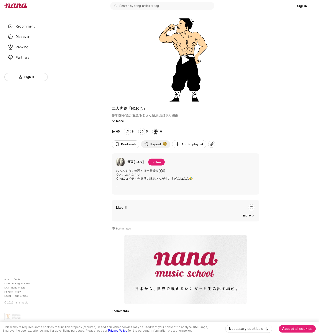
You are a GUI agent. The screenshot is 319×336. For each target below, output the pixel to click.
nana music (18, 287)
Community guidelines (17, 283)
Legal (7, 296)
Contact (18, 279)
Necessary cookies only (248, 329)
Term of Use (20, 296)
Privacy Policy (12, 291)
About (7, 279)
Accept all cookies (297, 329)
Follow (156, 162)
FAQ (6, 287)
